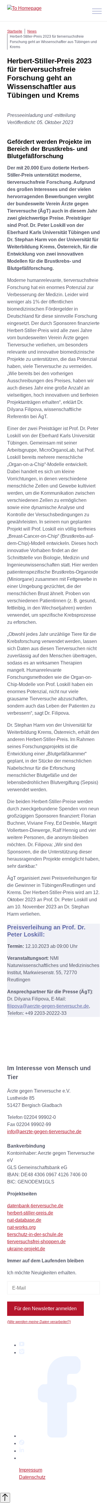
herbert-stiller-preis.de (30, 1212)
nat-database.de (24, 1220)
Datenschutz (32, 1477)
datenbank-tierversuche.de (35, 1205)
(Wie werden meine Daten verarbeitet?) (39, 1322)
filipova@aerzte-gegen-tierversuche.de (48, 1006)
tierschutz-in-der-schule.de (35, 1234)
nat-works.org (21, 1227)
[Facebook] (59, 1435)
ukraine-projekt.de (26, 1248)
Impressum (30, 1470)
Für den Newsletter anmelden (45, 1308)
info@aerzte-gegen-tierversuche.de (44, 1131)
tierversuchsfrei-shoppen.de (36, 1241)
